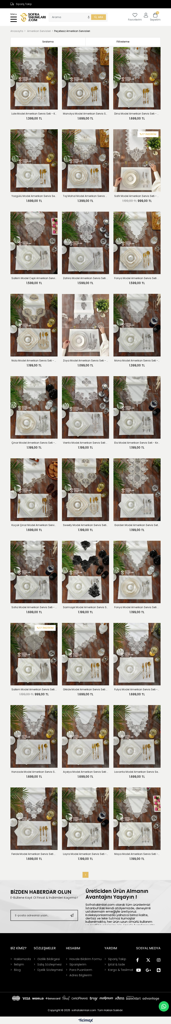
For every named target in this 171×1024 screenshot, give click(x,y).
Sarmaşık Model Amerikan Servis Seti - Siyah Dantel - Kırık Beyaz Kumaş (85, 607)
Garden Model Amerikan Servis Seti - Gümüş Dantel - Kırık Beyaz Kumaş (137, 525)
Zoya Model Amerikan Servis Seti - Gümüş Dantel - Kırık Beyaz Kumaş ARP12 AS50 (85, 360)
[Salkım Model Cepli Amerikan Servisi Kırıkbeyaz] (34, 243)
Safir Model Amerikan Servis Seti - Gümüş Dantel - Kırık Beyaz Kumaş (137, 196)
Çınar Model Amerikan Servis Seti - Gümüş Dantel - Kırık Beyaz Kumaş (34, 442)
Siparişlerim (77, 964)
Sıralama (48, 41)
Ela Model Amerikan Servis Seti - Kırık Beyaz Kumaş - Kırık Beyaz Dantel (137, 442)
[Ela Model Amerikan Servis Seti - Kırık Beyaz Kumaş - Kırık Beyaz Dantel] (137, 407)
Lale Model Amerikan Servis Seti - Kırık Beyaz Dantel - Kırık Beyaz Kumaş (34, 113)
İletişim (19, 964)
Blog (17, 970)
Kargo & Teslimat (120, 970)
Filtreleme (123, 41)
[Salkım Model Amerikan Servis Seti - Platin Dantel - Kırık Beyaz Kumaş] (34, 654)
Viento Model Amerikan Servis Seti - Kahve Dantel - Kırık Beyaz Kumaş (85, 442)
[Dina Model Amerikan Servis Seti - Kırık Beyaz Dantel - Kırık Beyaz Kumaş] (137, 78)
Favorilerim (135, 19)
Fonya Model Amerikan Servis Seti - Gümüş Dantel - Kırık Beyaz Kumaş (137, 607)
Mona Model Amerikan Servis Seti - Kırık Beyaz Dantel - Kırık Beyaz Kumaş (137, 360)
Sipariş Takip (24, 4)
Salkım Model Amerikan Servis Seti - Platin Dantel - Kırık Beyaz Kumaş (34, 689)
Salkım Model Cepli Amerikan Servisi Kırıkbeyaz (34, 278)
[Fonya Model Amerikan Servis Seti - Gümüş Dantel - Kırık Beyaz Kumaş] (137, 572)
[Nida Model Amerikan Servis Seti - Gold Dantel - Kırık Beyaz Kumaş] (34, 325)
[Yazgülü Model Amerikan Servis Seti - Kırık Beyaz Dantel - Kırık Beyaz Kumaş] (34, 160)
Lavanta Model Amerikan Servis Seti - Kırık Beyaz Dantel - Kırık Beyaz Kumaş (137, 772)
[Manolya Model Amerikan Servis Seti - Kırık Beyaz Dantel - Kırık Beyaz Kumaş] (85, 78)
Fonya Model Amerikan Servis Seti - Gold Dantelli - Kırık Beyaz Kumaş (137, 278)
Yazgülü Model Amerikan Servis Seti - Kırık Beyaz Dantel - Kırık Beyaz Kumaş (34, 196)
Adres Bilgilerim (80, 975)
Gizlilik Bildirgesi (48, 959)
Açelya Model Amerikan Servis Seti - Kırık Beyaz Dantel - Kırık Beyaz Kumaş (85, 772)
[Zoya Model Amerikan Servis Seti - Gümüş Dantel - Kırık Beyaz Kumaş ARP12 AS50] (85, 325)
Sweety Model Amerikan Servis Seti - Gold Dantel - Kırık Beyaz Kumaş (85, 525)
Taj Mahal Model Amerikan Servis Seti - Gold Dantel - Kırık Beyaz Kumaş (85, 196)
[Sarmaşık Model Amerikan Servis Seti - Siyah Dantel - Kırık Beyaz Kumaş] (85, 572)
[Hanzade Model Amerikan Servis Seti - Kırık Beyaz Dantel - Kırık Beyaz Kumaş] (34, 736)
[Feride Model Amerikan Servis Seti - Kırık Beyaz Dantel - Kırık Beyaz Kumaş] (34, 818)
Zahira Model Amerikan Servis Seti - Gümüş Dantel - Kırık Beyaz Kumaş (85, 278)
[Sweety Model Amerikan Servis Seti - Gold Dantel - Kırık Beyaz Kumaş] (85, 489)
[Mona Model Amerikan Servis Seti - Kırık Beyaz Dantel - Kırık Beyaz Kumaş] (137, 325)
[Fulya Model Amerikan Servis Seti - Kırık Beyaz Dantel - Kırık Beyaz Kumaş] (137, 654)
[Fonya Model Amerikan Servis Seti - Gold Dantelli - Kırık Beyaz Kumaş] (137, 243)
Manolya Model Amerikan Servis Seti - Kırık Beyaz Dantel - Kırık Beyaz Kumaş (85, 113)
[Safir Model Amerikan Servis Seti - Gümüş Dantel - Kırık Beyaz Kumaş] (137, 160)
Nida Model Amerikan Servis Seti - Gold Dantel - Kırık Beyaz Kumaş (34, 360)
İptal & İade (116, 964)
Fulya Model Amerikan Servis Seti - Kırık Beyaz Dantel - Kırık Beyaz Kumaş (137, 689)
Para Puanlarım (80, 970)
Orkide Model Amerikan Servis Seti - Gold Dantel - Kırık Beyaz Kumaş (85, 689)
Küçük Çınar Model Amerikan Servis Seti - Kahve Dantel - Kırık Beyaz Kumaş (34, 525)
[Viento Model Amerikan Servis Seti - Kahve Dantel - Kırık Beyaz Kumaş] (85, 407)
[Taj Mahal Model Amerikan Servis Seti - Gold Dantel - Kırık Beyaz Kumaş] (85, 160)
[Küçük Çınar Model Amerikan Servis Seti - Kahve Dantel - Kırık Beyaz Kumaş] (34, 489)
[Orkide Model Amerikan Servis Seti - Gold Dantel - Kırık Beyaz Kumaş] (85, 654)
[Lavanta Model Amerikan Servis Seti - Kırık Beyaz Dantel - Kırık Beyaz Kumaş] (137, 736)
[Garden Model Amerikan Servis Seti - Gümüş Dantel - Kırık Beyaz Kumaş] (137, 489)
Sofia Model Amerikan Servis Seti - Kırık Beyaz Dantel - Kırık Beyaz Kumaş (34, 607)
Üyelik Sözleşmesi (50, 970)
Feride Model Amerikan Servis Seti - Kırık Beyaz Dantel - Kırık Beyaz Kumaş (34, 854)
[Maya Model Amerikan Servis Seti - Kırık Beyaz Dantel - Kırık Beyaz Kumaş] (137, 818)
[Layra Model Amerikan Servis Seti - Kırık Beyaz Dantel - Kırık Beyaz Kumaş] (85, 818)
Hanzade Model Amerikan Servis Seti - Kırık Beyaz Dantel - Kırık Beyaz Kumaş (34, 772)
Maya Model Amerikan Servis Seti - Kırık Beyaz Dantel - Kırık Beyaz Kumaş (137, 854)
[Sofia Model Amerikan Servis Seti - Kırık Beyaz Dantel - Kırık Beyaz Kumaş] (34, 572)
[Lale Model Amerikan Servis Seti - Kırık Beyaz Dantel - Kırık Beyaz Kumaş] (34, 78)
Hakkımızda (22, 959)
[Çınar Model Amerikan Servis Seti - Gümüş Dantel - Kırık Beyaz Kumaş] (34, 407)
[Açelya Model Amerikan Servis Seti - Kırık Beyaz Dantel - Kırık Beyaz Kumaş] (85, 736)
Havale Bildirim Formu (85, 959)
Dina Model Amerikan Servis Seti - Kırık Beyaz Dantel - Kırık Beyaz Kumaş (137, 113)
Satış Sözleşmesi (49, 964)
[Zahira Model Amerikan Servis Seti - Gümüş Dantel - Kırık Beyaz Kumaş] (85, 243)
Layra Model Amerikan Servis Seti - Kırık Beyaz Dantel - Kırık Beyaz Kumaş (85, 854)
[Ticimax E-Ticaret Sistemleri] (85, 1021)
